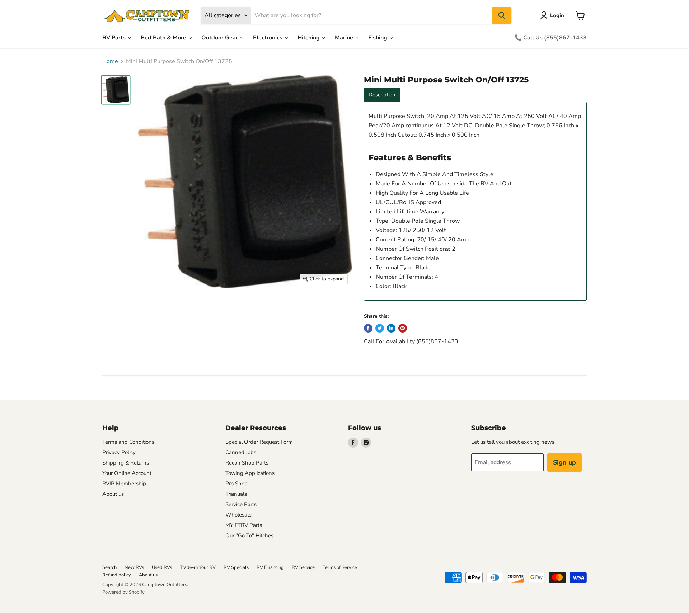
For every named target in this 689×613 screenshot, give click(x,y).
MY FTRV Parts (243, 525)
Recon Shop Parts (246, 462)
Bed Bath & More (164, 38)
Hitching (309, 38)
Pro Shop (236, 483)
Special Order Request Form (259, 441)
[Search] (501, 15)
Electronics (268, 38)
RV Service (303, 567)
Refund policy (116, 575)
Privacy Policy (119, 452)
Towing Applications (250, 473)
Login (557, 15)
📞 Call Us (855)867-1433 (551, 38)
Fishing (378, 38)
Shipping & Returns (125, 462)
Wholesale (238, 514)
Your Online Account (126, 473)
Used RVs (162, 567)
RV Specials (236, 567)
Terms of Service (340, 567)
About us (113, 494)
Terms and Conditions (128, 441)
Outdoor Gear (220, 38)
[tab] (382, 95)
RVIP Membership (124, 483)
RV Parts (114, 38)
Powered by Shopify (123, 592)
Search (109, 567)
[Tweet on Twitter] (379, 328)
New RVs (134, 567)
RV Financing (270, 567)
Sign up (564, 462)
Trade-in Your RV (198, 567)
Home (110, 61)
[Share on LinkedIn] (391, 328)
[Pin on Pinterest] (402, 328)
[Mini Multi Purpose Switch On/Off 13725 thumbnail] (116, 90)
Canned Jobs (240, 452)
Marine (345, 38)
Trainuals (236, 494)
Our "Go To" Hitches (249, 535)
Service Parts (241, 504)
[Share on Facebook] (368, 328)
